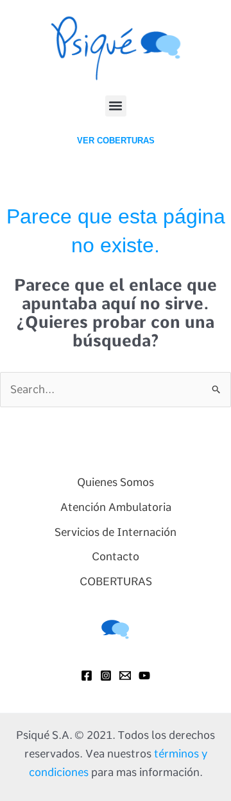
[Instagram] (106, 675)
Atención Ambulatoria (115, 507)
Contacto (115, 556)
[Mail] (125, 675)
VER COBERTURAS (116, 140)
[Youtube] (144, 675)
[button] (115, 106)
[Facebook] (86, 675)
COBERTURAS (116, 581)
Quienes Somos (115, 482)
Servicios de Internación (115, 532)
